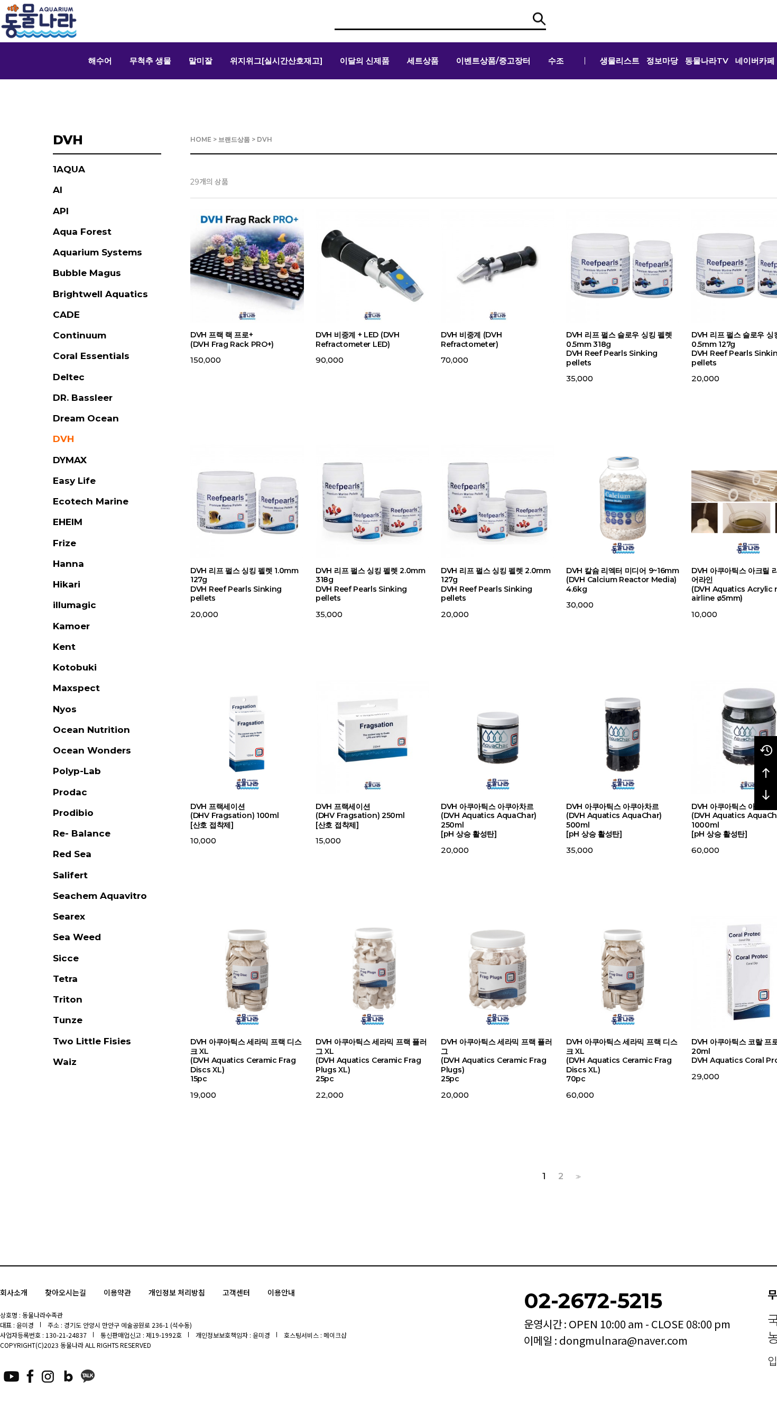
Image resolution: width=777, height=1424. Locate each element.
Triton (67, 999)
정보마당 (662, 61)
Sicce (66, 958)
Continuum (79, 335)
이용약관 (117, 1292)
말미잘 (200, 61)
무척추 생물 (150, 61)
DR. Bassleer (83, 397)
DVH (63, 439)
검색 (539, 18)
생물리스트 (620, 61)
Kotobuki (75, 667)
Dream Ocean (86, 418)
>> (577, 1177)
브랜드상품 (234, 139)
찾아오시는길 (65, 1292)
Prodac (70, 792)
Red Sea (72, 854)
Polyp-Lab (77, 771)
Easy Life (74, 480)
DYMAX (70, 460)
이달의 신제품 (365, 61)
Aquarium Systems (97, 252)
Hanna (68, 563)
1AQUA (69, 169)
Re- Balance (81, 833)
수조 (556, 61)
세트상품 (423, 61)
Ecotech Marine (90, 501)
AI (57, 190)
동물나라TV (706, 61)
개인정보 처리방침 (177, 1292)
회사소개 (13, 1292)
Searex (69, 916)
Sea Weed (77, 937)
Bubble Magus (87, 273)
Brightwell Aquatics (100, 294)
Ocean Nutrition (91, 729)
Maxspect (76, 688)
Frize (64, 543)
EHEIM (67, 522)
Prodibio (73, 812)
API (61, 211)
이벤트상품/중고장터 (493, 61)
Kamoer (71, 626)
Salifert (70, 875)
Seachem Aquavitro (100, 895)
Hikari (66, 584)
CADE (66, 314)
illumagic (74, 605)
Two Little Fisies (92, 1041)
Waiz (65, 1061)
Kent (64, 646)
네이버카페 (755, 61)
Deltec (69, 377)
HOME (200, 139)
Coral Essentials (91, 356)
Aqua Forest (82, 231)
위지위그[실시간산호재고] (276, 61)
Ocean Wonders (92, 750)
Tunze (67, 1020)
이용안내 (281, 1292)
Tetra (65, 978)
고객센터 (236, 1292)
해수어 (100, 61)
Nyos (65, 709)
